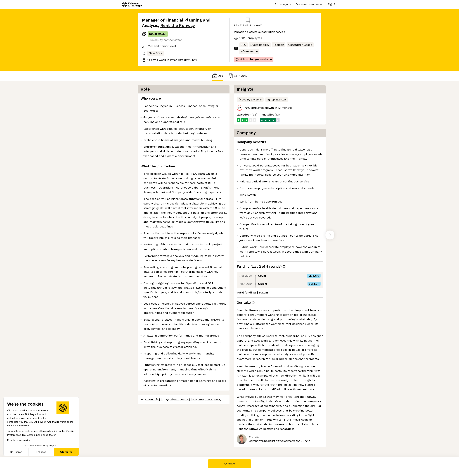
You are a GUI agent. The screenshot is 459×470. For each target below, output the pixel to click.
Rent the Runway (177, 25)
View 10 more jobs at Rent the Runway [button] (195, 399)
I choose (41, 451)
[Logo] (132, 4)
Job (220, 75)
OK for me (66, 451)
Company (240, 75)
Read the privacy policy (18, 440)
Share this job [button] (154, 399)
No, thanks (16, 451)
